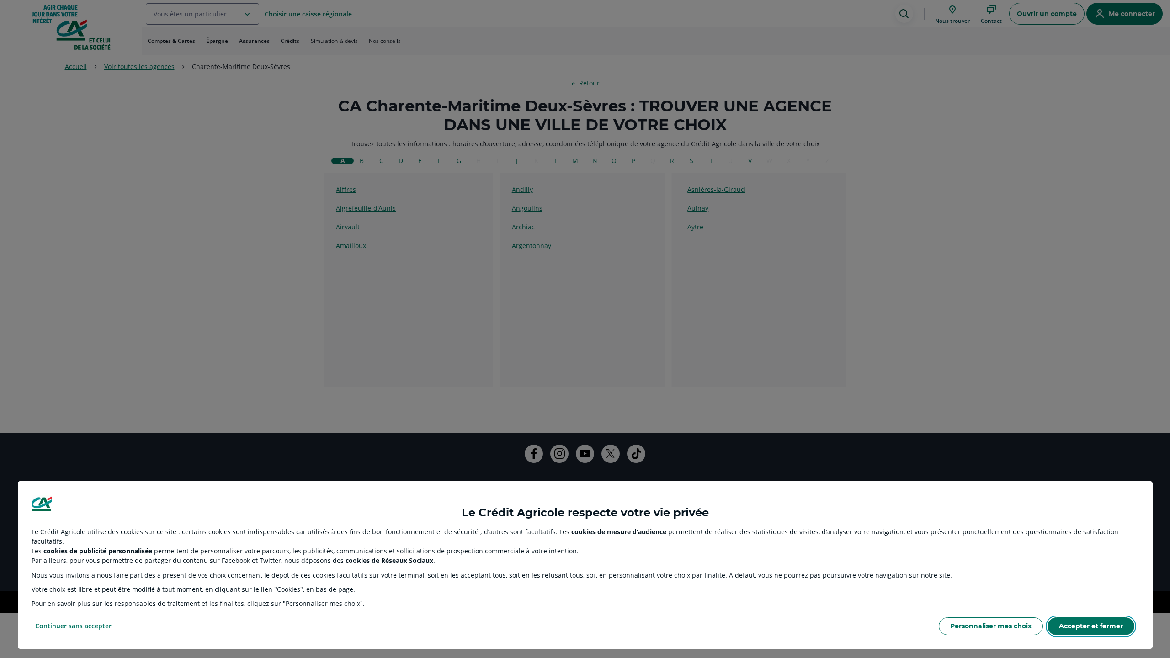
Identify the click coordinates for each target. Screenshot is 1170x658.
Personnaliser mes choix (991, 626)
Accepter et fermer (1091, 626)
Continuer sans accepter (73, 625)
